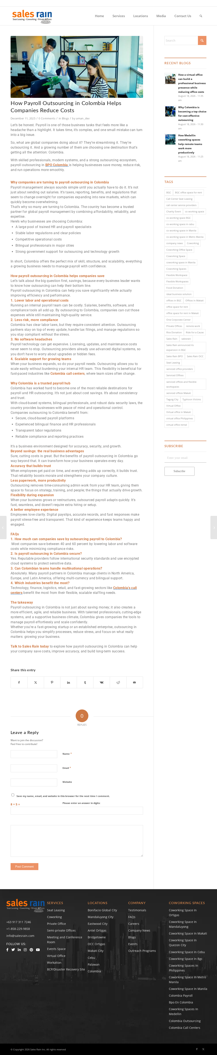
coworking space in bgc (186, 959)
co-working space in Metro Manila (184, 236)
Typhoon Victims (191, 399)
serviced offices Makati (178, 393)
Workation (54, 963)
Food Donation (174, 287)
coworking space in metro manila (187, 979)
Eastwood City (97, 924)
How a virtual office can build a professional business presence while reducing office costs (192, 83)
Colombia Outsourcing (185, 1021)
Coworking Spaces (176, 268)
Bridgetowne (97, 937)
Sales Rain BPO (174, 356)
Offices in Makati (194, 300)
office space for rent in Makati (182, 313)
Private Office (56, 924)
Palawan (94, 964)
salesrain (186, 338)
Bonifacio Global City (102, 910)
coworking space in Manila (180, 262)
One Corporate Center (178, 319)
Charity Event (173, 211)
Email (67, 768)
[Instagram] (25, 949)
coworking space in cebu (187, 952)
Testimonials (137, 910)
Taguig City (172, 399)
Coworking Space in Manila (188, 989)
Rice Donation (174, 332)
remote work (193, 326)
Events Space (56, 949)
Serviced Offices (175, 375)
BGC (168, 192)
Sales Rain (171, 338)
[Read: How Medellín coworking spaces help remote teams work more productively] (170, 139)
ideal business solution (179, 294)
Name (67, 754)
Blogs (65, 118)
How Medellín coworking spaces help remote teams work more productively (190, 144)
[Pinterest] (31, 949)
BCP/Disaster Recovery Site (66, 969)
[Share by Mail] (135, 682)
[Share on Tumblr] (85, 682)
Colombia (94, 971)
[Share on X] (36, 682)
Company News (139, 930)
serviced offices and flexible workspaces (181, 384)
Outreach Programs (142, 951)
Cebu (91, 958)
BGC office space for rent (188, 192)
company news (174, 243)
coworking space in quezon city (183, 942)
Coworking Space (175, 256)
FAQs (131, 917)
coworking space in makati (188, 933)
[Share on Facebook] (19, 682)
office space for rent (177, 306)
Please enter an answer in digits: (81, 803)
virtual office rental (176, 424)
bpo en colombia (181, 1002)
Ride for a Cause (195, 332)
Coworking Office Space (179, 249)
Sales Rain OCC (195, 356)
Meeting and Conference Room (64, 939)
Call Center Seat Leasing (179, 198)
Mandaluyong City (100, 917)
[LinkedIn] (19, 949)
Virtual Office (173, 405)
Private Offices (174, 326)
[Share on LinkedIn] (68, 682)
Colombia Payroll (181, 996)
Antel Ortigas (97, 930)
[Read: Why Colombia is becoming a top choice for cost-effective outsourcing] (170, 111)
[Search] (200, 16)
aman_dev (83, 118)
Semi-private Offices (61, 930)
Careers (133, 924)
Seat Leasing (173, 362)
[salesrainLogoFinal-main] (32, 16)
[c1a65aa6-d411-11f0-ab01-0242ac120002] (77, 67)
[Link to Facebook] (197, 1049)
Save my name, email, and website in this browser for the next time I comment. (63, 796)
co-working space (194, 211)
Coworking (193, 243)
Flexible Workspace (176, 275)
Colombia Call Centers (185, 1028)
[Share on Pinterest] (52, 682)
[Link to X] (203, 1049)
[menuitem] (99, 16)
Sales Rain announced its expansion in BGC (180, 347)
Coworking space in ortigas (183, 912)
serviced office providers (179, 368)
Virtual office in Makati (178, 412)
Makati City (95, 951)
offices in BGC (173, 300)
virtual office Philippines (179, 418)
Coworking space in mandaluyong (183, 924)
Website (67, 781)
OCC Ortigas (96, 944)
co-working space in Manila (181, 230)
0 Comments (47, 118)
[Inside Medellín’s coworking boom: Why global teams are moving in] (3, 527)
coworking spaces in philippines (183, 967)
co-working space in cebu (180, 224)
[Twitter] (13, 949)
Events (133, 944)
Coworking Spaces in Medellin (183, 1011)
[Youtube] (38, 949)
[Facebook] (7, 949)
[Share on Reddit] (118, 682)
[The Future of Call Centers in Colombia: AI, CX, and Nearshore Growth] (213, 527)
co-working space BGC (178, 217)
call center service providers (181, 205)
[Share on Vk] (101, 682)
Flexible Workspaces (177, 281)
